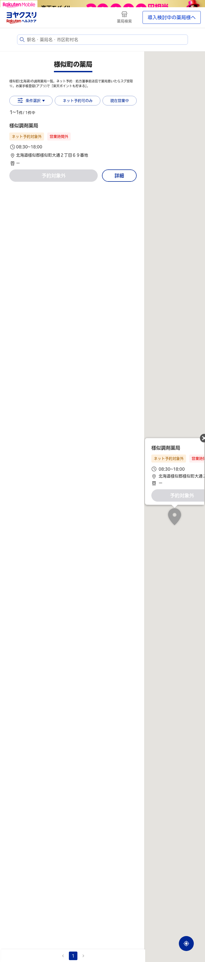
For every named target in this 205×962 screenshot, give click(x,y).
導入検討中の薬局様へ (172, 17)
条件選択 (33, 101)
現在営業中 (119, 101)
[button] (73, 144)
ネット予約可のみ (78, 101)
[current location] (186, 943)
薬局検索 (124, 21)
